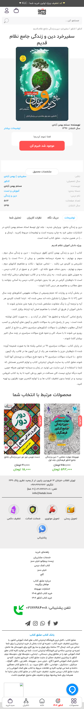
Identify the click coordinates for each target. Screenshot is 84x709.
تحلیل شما (15, 218)
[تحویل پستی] (70, 510)
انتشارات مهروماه (42, 589)
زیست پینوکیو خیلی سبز (42, 561)
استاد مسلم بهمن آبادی (17, 227)
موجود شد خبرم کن (42, 146)
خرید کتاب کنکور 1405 (42, 593)
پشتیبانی (42, 538)
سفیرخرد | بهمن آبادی (15, 176)
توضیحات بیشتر (12, 128)
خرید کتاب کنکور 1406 (42, 597)
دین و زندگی (10, 196)
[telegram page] (27, 624)
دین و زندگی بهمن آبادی (61, 253)
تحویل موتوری (52, 518)
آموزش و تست (11, 191)
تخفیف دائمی (14, 518)
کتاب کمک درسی (42, 565)
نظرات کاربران (34, 218)
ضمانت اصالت (32, 518)
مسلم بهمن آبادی (61, 125)
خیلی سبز (42, 570)
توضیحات (69, 218)
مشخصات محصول (42, 172)
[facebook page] (48, 624)
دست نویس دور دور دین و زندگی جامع (22, 457)
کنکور (79, 28)
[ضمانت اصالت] (32, 510)
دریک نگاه (53, 218)
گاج (42, 574)
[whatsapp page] (42, 624)
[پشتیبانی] (42, 529)
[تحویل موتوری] (52, 510)
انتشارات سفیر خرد (72, 232)
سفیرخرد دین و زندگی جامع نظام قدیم (51, 28)
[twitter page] (55, 624)
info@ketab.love (42, 493)
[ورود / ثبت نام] (7, 13)
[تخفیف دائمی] (13, 510)
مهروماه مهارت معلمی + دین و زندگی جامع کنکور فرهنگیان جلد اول (62, 458)
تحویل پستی (70, 518)
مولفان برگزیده (42, 584)
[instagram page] (34, 624)
